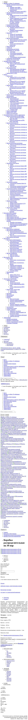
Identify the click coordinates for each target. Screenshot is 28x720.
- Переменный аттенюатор (16, 191)
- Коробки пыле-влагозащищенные (18, 223)
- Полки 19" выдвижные (16, 34)
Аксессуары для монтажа (10, 278)
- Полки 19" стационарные (16, 37)
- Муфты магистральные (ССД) (17, 203)
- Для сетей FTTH (14, 104)
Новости (6, 331)
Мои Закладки (9, 677)
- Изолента (12, 281)
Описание (6, 597)
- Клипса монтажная (15, 282)
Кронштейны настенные (13, 49)
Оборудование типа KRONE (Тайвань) (17, 218)
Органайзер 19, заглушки (13, 50)
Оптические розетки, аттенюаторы (15, 188)
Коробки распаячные (12, 319)
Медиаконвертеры (11, 68)
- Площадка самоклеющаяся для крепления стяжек (18, 313)
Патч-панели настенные (13, 237)
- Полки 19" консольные (16, 35)
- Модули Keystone (14, 299)
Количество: (4, 566)
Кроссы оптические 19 (12, 123)
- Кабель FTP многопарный (17, 84)
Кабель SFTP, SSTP (11, 112)
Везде (5, 359)
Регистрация (10, 345)
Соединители (10, 307)
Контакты (6, 334)
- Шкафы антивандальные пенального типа (16, 31)
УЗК (8, 273)
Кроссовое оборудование (10, 213)
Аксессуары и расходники (13, 207)
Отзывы (6, 599)
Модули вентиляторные (13, 38)
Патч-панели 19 (8, 227)
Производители (11, 660)
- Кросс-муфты (13, 202)
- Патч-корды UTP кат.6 (16, 250)
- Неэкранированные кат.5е (17, 231)
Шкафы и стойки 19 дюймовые (12, 3)
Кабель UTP (10, 85)
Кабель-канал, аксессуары (13, 289)
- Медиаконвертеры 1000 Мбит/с (18, 69)
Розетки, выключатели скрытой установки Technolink (15, 322)
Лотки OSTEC (7, 374)
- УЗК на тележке (14, 277)
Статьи (5, 332)
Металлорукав (10, 295)
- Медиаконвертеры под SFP (17, 70)
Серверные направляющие (13, 58)
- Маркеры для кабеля (15, 311)
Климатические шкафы (12, 25)
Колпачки (9, 293)
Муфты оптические (12, 200)
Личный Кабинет (9, 672)
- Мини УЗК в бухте (15, 274)
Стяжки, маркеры (11, 309)
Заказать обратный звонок (7, 381)
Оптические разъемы (12, 182)
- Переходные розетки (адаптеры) (18, 192)
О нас (7, 651)
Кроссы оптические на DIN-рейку (15, 116)
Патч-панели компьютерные (14, 230)
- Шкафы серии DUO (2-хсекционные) (16, 9)
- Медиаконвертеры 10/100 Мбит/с (18, 72)
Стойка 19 (9, 47)
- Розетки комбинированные (17, 300)
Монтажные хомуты (12, 215)
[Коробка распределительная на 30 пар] (11, 549)
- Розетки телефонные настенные (18, 305)
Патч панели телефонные (13, 229)
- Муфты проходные (15, 205)
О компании (7, 327)
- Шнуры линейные (15, 256)
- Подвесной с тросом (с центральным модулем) (16, 107)
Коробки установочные (13, 320)
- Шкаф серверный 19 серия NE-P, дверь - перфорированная (18, 19)
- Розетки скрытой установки (17, 304)
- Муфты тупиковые (15, 206)
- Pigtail (11, 164)
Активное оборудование (10, 61)
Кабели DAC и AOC (12, 73)
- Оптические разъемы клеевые (17, 187)
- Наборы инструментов (16, 265)
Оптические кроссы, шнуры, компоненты (14, 115)
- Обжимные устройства (16, 266)
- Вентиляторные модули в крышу (18, 39)
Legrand (6, 362)
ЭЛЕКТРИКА (7, 317)
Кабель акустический (12, 113)
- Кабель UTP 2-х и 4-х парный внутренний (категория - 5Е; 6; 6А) (17, 88)
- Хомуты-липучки (14, 316)
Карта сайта (8, 665)
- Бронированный (14, 98)
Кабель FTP (10, 76)
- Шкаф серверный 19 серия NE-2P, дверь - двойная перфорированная (18, 22)
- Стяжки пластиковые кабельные (18, 315)
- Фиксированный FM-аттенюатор (18, 198)
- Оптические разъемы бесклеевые (18, 186)
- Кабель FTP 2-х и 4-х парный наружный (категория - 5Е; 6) (17, 82)
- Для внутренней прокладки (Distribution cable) (17, 100)
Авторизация (10, 344)
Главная (6, 532)
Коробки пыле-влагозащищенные (12, 536)
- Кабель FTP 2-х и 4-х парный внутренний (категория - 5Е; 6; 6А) (17, 79)
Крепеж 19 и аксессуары (13, 59)
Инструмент (10, 258)
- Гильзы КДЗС (13, 209)
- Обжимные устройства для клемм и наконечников (17, 268)
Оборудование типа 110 (13, 217)
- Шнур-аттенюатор (15, 199)
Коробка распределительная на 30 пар (13, 635)
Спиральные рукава (12, 308)
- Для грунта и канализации (17, 102)
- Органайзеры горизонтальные (18, 57)
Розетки (9, 297)
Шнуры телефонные (12, 253)
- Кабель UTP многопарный (17, 93)
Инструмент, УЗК (8, 257)
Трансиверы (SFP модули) (13, 62)
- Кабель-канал (13, 292)
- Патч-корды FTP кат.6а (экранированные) (16, 247)
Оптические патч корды (13, 163)
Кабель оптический (12, 97)
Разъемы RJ (9, 296)
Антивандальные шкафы (13, 26)
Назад (5, 2)
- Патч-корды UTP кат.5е (16, 249)
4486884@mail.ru (5, 383)
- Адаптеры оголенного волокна (18, 190)
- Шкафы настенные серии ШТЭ (18, 11)
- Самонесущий (13, 109)
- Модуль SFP (13, 66)
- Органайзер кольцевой (16, 53)
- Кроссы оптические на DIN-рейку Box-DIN (17, 118)
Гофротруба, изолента (12, 280)
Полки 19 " (9, 33)
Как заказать (7, 330)
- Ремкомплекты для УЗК (16, 276)
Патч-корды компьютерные (14, 239)
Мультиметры (10, 272)
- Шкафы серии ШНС (15, 7)
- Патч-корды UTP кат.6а (16, 252)
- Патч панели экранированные (18, 235)
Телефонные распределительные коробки (14, 535)
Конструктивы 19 (11, 214)
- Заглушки (12, 51)
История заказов (9, 674)
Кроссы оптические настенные (14, 143)
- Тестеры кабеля (14, 270)
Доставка (6, 328)
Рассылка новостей (9, 680)
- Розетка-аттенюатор (15, 194)
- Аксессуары (13, 290)
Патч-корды (7, 238)
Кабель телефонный (12, 110)
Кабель (5, 74)
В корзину (3, 572)
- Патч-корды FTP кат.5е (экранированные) (16, 242)
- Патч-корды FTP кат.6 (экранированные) (15, 244)
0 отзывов (6, 557)
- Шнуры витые (14, 254)
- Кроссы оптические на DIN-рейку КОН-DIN (17, 121)
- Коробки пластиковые (16, 222)
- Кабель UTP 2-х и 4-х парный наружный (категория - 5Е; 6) (17, 91)
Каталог (5, 415)
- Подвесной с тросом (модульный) (18, 105)
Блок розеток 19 (11, 46)
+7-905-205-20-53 (22, 380)
